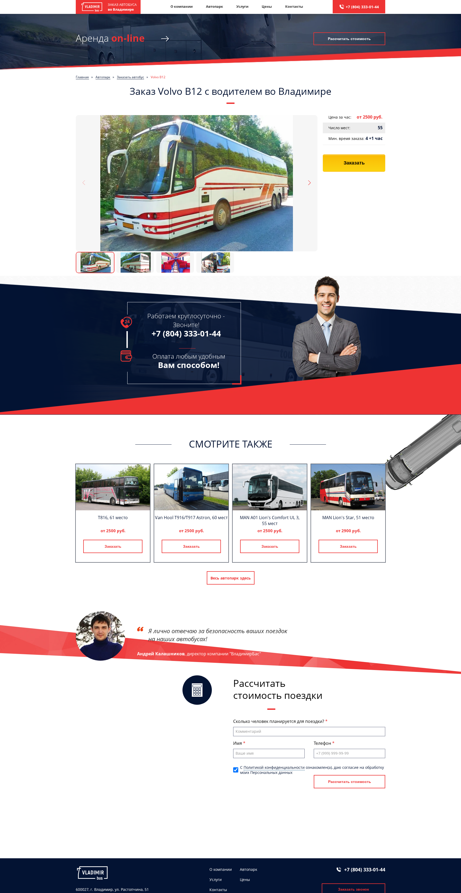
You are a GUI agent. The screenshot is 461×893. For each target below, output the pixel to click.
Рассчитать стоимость (349, 39)
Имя (238, 743)
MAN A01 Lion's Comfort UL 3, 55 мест (270, 520)
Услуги (242, 6)
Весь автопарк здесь (230, 578)
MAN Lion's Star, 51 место (348, 517)
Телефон (323, 743)
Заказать (354, 163)
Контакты (294, 6)
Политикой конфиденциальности (274, 767)
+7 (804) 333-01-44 (362, 6)
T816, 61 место (113, 517)
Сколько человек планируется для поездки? (279, 721)
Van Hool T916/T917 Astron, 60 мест (191, 517)
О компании (181, 6)
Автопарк (214, 6)
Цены (267, 6)
